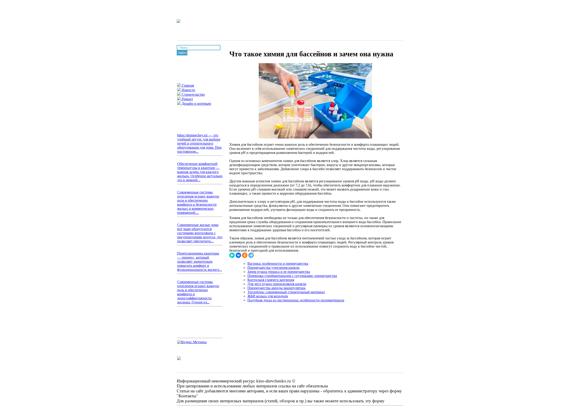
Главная (187, 85)
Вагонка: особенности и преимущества (277, 263)
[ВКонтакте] (238, 255)
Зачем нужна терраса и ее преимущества (278, 272)
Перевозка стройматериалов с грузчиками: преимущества (292, 276)
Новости (188, 90)
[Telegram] (251, 255)
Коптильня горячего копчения (270, 280)
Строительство (193, 94)
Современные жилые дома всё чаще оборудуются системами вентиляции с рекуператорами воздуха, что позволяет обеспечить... (199, 233)
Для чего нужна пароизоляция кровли (276, 284)
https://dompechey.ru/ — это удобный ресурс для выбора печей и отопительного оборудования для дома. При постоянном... (199, 143)
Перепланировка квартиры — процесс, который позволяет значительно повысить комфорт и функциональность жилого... (199, 261)
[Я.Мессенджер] (232, 255)
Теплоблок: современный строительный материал (286, 292)
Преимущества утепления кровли (273, 268)
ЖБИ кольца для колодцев (267, 296)
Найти (182, 53)
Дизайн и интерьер (196, 103)
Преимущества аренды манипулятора (276, 288)
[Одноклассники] (244, 255)
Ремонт (187, 99)
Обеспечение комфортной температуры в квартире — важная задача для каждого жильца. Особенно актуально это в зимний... (199, 172)
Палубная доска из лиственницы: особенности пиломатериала (295, 300)
